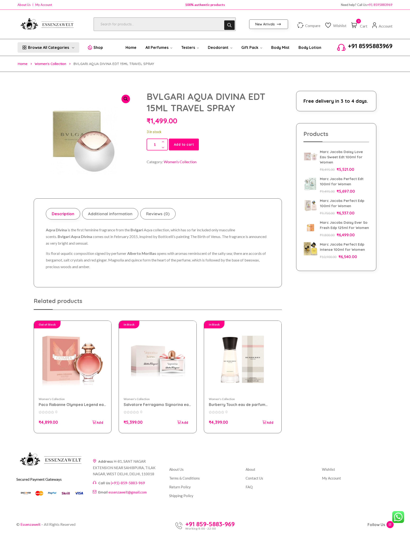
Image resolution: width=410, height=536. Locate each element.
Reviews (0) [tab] (158, 213)
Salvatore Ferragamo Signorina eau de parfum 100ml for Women (157, 404)
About (250, 469)
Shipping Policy (181, 496)
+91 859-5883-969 (210, 524)
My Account (43, 4)
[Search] (229, 25)
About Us (24, 4)
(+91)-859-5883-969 (128, 483)
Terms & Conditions (184, 478)
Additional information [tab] (110, 213)
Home (23, 63)
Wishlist (328, 469)
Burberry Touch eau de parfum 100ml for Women (237, 404)
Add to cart (184, 144)
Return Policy (180, 487)
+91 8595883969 (379, 4)
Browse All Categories (48, 47)
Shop (98, 47)
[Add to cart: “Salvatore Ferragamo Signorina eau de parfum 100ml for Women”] (183, 422)
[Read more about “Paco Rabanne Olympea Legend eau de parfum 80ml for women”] (98, 422)
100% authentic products (205, 5)
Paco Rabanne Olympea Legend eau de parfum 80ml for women (72, 404)
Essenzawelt (30, 524)
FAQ (249, 487)
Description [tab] (63, 213)
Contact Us (254, 478)
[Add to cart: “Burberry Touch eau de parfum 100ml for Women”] (268, 422)
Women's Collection (50, 63)
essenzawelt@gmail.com (127, 492)
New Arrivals (265, 24)
